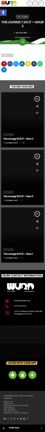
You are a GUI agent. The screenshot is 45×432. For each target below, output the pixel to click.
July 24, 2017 (20, 33)
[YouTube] (5, 419)
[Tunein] (15, 419)
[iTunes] (21, 419)
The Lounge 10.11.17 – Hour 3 (18, 138)
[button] (3, 12)
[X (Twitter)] (8, 419)
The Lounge (22, 17)
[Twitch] (11, 419)
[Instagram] (24, 419)
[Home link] (9, 3)
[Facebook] (27, 419)
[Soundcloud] (18, 419)
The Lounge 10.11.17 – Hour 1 (18, 254)
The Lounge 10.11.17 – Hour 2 (18, 196)
